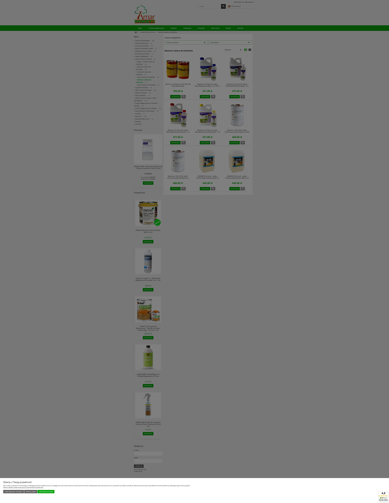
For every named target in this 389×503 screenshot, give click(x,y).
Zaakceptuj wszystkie (46, 491)
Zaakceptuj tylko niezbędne (14, 491)
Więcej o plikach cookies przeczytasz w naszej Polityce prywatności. (23, 487)
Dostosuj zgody (31, 491)
